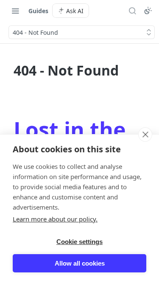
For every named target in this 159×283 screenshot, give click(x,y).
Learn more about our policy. (55, 219)
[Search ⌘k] (132, 10)
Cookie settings (79, 241)
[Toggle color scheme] (148, 10)
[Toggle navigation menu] (15, 10)
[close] (145, 134)
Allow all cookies (80, 263)
